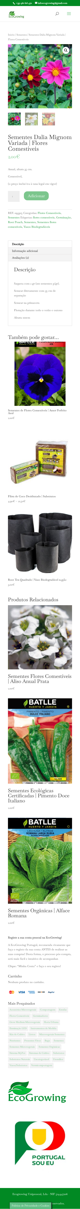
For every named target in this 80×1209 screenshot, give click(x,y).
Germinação (63, 217)
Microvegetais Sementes (51, 1034)
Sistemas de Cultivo (39, 1053)
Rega (47, 1040)
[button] (65, 50)
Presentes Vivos (32, 1040)
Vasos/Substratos (18, 1065)
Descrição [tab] (18, 244)
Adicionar (36, 195)
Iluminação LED (18, 1028)
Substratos (58, 1053)
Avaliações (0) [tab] (20, 257)
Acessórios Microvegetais (23, 1009)
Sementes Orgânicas (49, 1046)
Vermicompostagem (41, 1065)
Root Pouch (15, 222)
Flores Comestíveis (49, 213)
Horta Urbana (51, 1022)
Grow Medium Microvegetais (25, 1022)
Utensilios (58, 1059)
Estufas (63, 1009)
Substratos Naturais (20, 1059)
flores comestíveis (44, 217)
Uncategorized (41, 1059)
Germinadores (40, 1015)
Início (11, 34)
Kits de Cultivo (17, 1034)
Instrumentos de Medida (43, 1028)
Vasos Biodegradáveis (37, 226)
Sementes (22, 34)
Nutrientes (15, 1040)
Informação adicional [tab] (25, 251)
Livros (32, 1034)
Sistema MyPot (17, 1053)
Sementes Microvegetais (22, 1046)
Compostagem (47, 1009)
